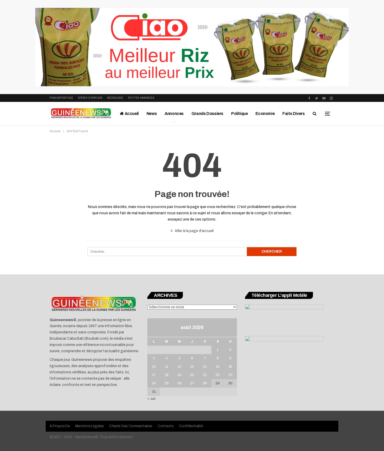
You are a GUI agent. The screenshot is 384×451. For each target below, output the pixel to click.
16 (230, 366)
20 (192, 375)
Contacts (166, 426)
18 (166, 375)
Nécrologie (115, 98)
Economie (265, 113)
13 (192, 366)
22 (218, 375)
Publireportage (61, 98)
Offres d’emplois (90, 98)
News (152, 113)
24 (154, 383)
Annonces (174, 113)
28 (205, 383)
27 (192, 383)
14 (205, 366)
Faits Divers (293, 113)
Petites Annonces (141, 98)
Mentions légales (89, 426)
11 (166, 366)
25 (167, 383)
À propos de (60, 426)
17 (153, 375)
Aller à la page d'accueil (194, 231)
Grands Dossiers (207, 113)
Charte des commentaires (130, 426)
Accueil (131, 113)
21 (205, 375)
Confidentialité (191, 426)
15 (217, 366)
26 (179, 383)
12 (179, 366)
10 (154, 366)
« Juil (151, 399)
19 (179, 375)
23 (230, 375)
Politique (239, 113)
